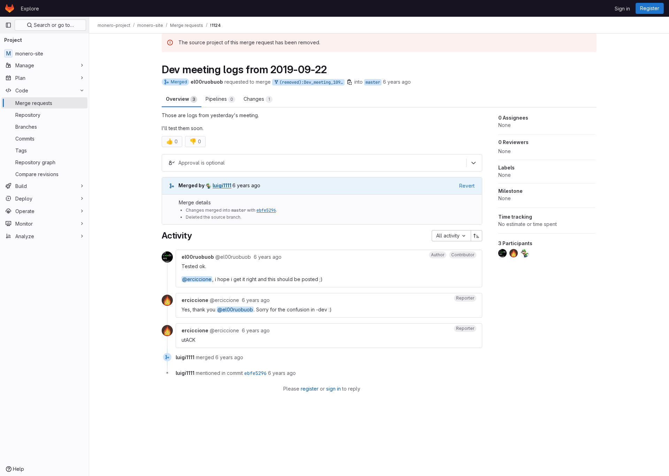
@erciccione (197, 279)
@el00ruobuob (235, 309)
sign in (333, 389)
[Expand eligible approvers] (473, 163)
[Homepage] (9, 8)
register (309, 389)
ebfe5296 (266, 210)
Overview (180, 99)
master (373, 82)
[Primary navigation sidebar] (8, 25)
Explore (30, 9)
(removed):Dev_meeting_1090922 (311, 82)
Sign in (622, 9)
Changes (257, 99)
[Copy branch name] (349, 82)
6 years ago (397, 82)
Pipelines (219, 99)
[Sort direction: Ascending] (476, 235)
